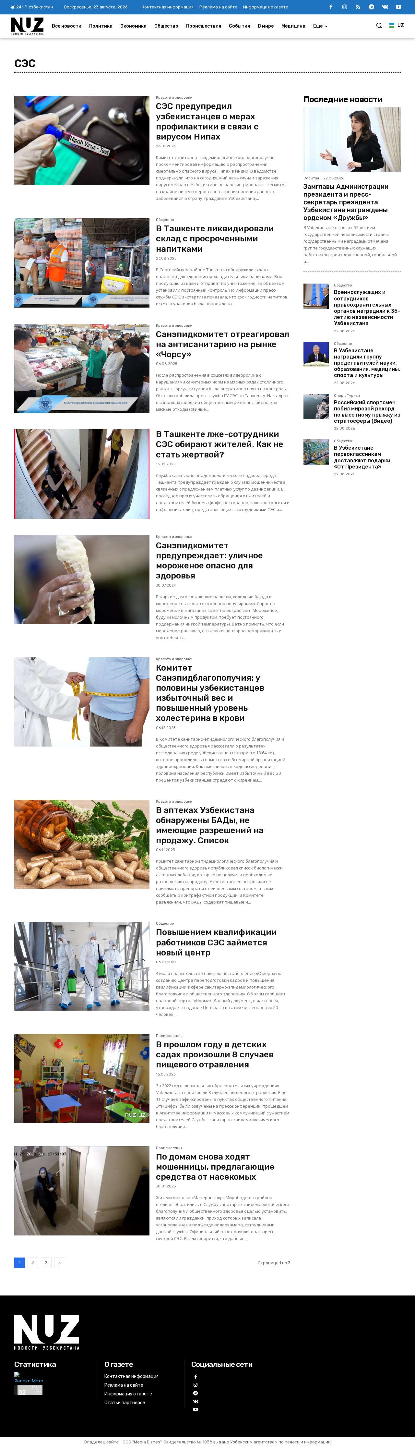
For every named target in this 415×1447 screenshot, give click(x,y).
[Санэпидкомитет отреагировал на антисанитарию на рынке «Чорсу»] (81, 368)
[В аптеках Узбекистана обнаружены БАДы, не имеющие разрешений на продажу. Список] (81, 844)
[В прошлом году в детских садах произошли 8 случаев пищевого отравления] (81, 1079)
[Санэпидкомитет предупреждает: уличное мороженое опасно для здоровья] (81, 580)
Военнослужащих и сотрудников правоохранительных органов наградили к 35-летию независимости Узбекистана (367, 307)
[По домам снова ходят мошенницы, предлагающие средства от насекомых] (81, 1191)
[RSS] (358, 7)
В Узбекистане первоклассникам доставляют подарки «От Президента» (362, 457)
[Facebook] (331, 7)
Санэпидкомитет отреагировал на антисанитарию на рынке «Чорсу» (222, 344)
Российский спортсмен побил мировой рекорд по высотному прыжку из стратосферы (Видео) (367, 411)
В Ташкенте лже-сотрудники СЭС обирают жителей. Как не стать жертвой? (219, 444)
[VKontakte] (385, 7)
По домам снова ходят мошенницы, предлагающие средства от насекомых (215, 1167)
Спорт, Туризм (347, 396)
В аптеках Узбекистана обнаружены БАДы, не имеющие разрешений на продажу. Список (210, 825)
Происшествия (169, 1036)
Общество (165, 220)
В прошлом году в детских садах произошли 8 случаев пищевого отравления (215, 1055)
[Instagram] (344, 7)
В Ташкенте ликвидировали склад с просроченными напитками (215, 239)
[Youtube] (398, 7)
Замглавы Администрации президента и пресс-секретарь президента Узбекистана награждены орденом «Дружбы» (345, 202)
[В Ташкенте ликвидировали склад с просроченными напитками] (81, 263)
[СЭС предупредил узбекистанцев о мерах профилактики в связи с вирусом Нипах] (81, 140)
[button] (379, 25)
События (311, 178)
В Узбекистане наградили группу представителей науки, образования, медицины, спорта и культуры (367, 363)
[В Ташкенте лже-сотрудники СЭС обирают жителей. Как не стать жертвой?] (81, 474)
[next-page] (59, 1263)
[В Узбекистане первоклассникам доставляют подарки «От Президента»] (316, 452)
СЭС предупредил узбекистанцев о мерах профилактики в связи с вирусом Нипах (207, 121)
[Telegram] (371, 7)
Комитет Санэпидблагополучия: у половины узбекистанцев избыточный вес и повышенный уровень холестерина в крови (210, 693)
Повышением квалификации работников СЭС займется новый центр (216, 942)
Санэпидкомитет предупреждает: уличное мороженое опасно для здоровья (209, 561)
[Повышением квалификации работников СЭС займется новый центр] (81, 966)
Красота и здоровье (174, 98)
